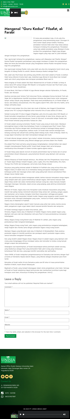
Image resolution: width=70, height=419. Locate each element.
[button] (68, 10)
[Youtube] (66, 4)
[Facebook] (63, 4)
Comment (8, 287)
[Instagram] (69, 4)
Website (7, 324)
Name (7, 310)
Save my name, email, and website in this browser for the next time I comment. (33, 332)
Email (7, 317)
